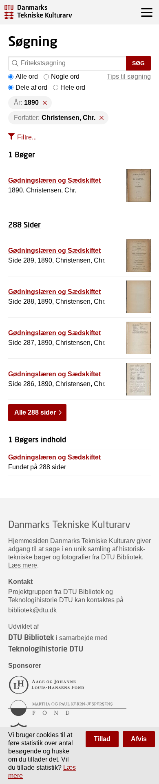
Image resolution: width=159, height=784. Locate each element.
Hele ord (72, 87)
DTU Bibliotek (31, 637)
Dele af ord (31, 87)
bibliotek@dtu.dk (32, 610)
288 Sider (24, 224)
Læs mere (22, 565)
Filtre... (27, 137)
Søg (138, 63)
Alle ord (26, 76)
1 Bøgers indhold (37, 439)
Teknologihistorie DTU (45, 648)
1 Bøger (21, 154)
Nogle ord (65, 76)
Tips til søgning (129, 76)
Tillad (102, 738)
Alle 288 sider (35, 412)
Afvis (139, 738)
